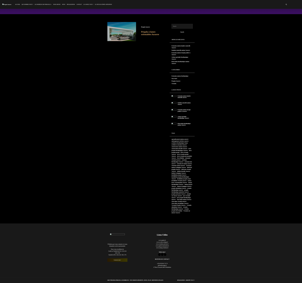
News (63, 4)
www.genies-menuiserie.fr (162, 246)
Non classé (174, 78)
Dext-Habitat (180, 158)
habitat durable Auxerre (183, 171)
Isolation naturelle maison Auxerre (181, 50)
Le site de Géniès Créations (103, 4)
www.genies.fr (162, 240)
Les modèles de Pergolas (43, 4)
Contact (79, 4)
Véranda (174, 83)
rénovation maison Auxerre (184, 199)
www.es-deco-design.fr (162, 242)
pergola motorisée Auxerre (179, 194)
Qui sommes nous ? (27, 4)
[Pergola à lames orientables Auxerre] (121, 31)
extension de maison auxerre (184, 163)
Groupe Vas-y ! (190, 280)
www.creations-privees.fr (162, 244)
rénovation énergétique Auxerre (180, 203)
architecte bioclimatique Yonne (180, 143)
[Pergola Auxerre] (6, 4)
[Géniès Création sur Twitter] (295, 4)
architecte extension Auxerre (179, 145)
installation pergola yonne (184, 178)
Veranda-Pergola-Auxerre (179, 205)
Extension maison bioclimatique (180, 76)
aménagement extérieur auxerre (180, 141)
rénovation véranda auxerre (179, 201)
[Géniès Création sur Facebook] (292, 4)
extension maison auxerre (178, 165)
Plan (149, 280)
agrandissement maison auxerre (180, 139)
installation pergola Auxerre (179, 175)
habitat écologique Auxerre (179, 173)
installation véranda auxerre (179, 180)
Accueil (17, 4)
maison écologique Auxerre (184, 186)
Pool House (56, 4)
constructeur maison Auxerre (179, 146)
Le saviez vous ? (88, 4)
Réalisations (71, 4)
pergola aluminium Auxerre (179, 188)
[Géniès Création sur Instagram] (298, 4)
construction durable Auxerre (179, 148)
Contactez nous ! (117, 260)
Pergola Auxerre (145, 27)
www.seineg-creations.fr (162, 247)
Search (182, 32)
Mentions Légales (157, 280)
